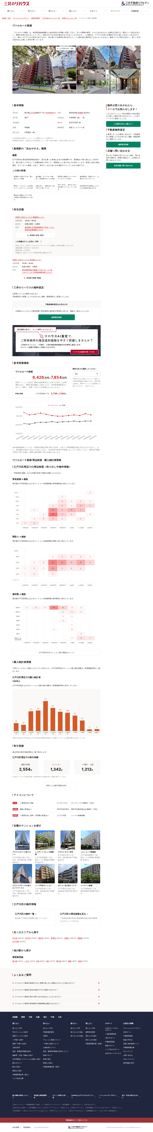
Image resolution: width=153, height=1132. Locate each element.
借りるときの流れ (77, 1032)
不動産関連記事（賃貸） (94, 1044)
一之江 (26, 961)
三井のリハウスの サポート (111, 1029)
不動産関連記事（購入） (21, 1074)
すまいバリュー (128, 1059)
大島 (37, 961)
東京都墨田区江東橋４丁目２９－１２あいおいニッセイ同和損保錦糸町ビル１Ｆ (37, 271)
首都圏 (14, 1017)
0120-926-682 (34, 278)
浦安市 (40, 938)
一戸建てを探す (17, 1040)
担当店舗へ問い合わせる (123, 166)
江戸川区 (32, 113)
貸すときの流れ (91, 1036)
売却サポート (47, 1055)
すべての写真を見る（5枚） (66, 48)
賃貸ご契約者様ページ (131, 1044)
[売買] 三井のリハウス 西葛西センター (30, 217)
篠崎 (69, 961)
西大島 (58, 961)
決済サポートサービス (113, 1053)
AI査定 (45, 1036)
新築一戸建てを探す (19, 1044)
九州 (59, 1017)
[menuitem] (14, 10)
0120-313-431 (37, 235)
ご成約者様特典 (110, 1034)
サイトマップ (128, 1051)
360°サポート (110, 1038)
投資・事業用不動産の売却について (55, 1051)
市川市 (14, 938)
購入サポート (17, 1063)
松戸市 (27, 938)
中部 (30, 1017)
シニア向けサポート (112, 1049)
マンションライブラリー (132, 1028)
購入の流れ (16, 1067)
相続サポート (110, 1045)
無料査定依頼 (123, 144)
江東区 (66, 938)
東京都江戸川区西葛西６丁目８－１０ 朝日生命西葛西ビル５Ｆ (40, 228)
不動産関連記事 (128, 1047)
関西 (23, 1017)
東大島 (14, 961)
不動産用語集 (110, 1042)
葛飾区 (80, 938)
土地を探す (16, 1047)
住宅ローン (127, 1032)
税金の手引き (128, 1040)
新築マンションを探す (20, 1036)
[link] (44, 70)
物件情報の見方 (128, 1063)
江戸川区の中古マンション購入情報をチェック (56, 652)
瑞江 (48, 961)
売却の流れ (47, 1059)
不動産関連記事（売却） (51, 1067)
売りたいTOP (47, 1028)
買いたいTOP (17, 1028)
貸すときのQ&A (91, 1040)
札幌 (37, 1017)
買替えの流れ (17, 1071)
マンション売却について (51, 1040)
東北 (45, 1017)
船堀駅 (80, 113)
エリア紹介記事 (17, 1078)
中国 (52, 1017)
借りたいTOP (75, 1028)
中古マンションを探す (20, 1032)
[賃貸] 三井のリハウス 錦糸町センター (27, 260)
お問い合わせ (128, 1055)
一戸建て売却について (51, 1044)
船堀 (80, 961)
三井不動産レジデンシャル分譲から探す (26, 1059)
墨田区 (53, 938)
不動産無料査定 (48, 1032)
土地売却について (49, 1047)
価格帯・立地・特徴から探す (22, 1055)
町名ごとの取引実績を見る (56, 785)
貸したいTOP (90, 1028)
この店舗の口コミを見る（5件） (27, 241)
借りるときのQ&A (77, 1036)
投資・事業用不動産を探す (21, 1051)
